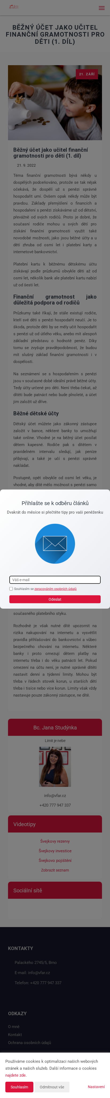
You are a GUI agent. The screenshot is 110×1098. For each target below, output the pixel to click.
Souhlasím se (24, 589)
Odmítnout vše (52, 1087)
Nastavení (96, 1087)
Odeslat (55, 599)
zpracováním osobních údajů (55, 589)
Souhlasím (19, 1087)
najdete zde (15, 1075)
